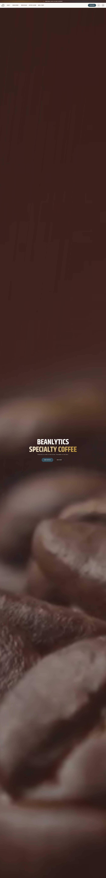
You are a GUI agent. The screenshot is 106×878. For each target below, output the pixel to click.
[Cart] (103, 5)
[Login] (98, 5)
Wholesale (24, 5)
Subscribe (15, 5)
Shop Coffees (47, 460)
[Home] (3, 5)
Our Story (41, 5)
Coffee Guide (32, 5)
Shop (8, 5)
